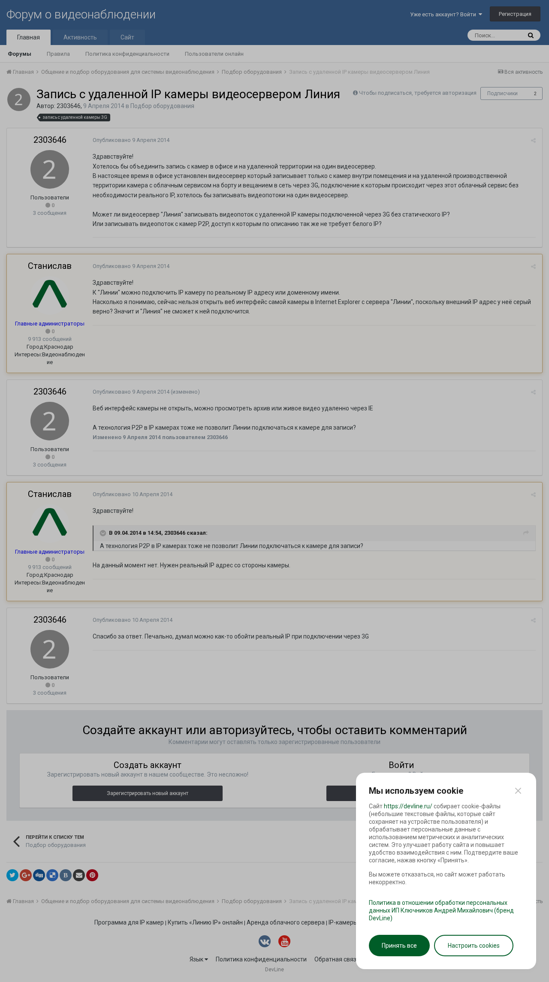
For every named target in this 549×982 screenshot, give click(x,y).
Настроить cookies (474, 945)
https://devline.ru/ (408, 806)
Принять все (399, 945)
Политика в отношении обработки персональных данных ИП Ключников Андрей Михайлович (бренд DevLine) (441, 910)
